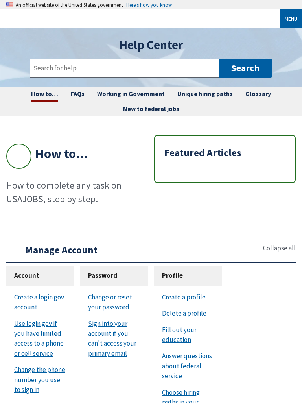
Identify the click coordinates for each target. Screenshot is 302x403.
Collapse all (279, 248)
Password (102, 275)
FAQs (78, 94)
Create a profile (184, 297)
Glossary (258, 94)
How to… (44, 94)
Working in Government (131, 94)
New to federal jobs (151, 109)
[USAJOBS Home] (146, 18)
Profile (172, 275)
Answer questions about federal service (187, 365)
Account (26, 275)
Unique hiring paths (205, 94)
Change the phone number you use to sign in (39, 379)
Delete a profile (184, 313)
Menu (291, 18)
